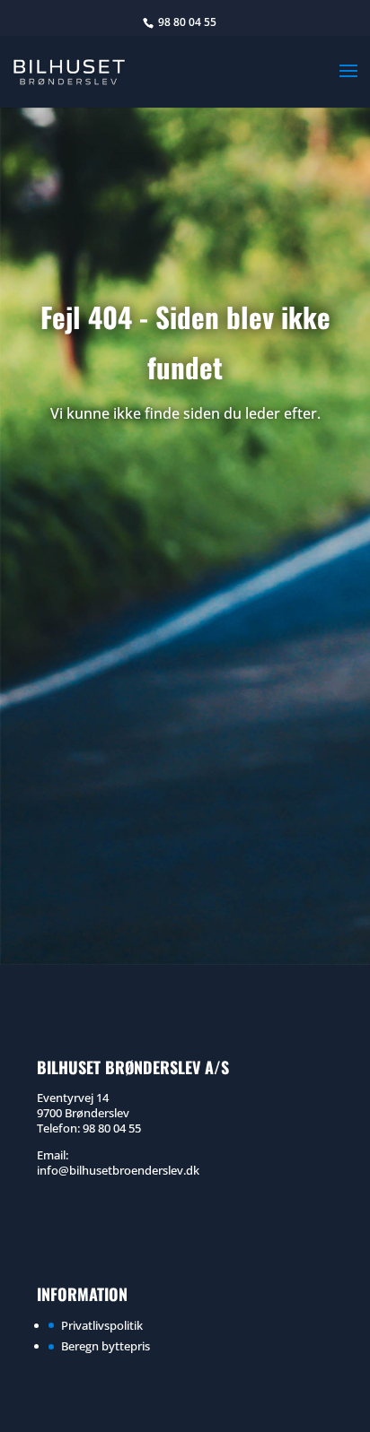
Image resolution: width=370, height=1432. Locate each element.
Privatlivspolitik (102, 1325)
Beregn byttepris (105, 1346)
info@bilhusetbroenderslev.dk (118, 1170)
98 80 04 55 (187, 22)
